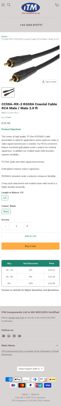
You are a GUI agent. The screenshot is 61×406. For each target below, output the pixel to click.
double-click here (16, 317)
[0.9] (5, 201)
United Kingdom (29, 369)
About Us (35, 394)
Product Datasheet (11, 129)
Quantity (5, 220)
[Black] (6, 214)
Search (25, 394)
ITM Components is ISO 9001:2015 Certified (31, 400)
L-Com (7, 117)
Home (4, 36)
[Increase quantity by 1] (27, 226)
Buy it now (30, 246)
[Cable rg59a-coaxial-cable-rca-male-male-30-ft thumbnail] (8, 92)
